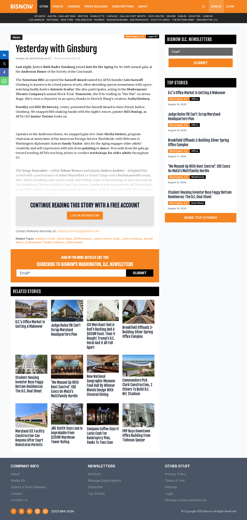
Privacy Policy (175, 474)
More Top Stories (200, 218)
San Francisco (139, 19)
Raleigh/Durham (117, 19)
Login (230, 6)
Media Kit (18, 480)
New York (67, 19)
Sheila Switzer (74, 242)
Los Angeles (36, 19)
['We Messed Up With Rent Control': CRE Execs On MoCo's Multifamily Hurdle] (67, 377)
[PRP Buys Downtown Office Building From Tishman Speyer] (138, 425)
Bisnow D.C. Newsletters (189, 39)
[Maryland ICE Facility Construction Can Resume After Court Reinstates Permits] (31, 425)
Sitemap (171, 487)
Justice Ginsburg (132, 238)
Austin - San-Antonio (62, 16)
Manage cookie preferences (186, 500)
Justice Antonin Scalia (107, 238)
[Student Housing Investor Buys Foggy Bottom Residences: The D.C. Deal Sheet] (31, 377)
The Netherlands (183, 19)
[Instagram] (37, 511)
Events (57, 6)
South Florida (160, 19)
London (208, 16)
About (143, 6)
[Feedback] (45, 511)
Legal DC (153, 36)
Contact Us (19, 500)
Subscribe (95, 487)
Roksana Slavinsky (65, 58)
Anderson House (45, 238)
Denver (171, 16)
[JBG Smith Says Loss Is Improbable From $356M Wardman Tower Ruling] (67, 425)
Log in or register (85, 215)
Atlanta (39, 16)
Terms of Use (175, 480)
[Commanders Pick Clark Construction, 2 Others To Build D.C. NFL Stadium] (138, 377)
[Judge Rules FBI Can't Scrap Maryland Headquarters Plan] (67, 325)
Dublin (182, 16)
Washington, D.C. (207, 19)
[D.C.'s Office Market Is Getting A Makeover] (31, 325)
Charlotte (97, 16)
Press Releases (96, 6)
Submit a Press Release (28, 487)
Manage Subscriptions (104, 480)
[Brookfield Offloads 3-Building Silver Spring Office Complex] (138, 325)
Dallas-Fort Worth (133, 16)
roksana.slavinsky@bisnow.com (77, 231)
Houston (194, 16)
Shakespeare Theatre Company (44, 242)
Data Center (156, 16)
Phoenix (99, 19)
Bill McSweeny (83, 238)
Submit (140, 273)
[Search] (203, 6)
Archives (94, 474)
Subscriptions (123, 6)
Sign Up (216, 6)
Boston (83, 16)
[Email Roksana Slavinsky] (78, 58)
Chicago (112, 16)
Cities (43, 6)
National (53, 19)
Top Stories (96, 493)
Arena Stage (64, 238)
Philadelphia (84, 19)
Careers (73, 6)
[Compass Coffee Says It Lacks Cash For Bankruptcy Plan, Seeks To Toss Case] (103, 425)
